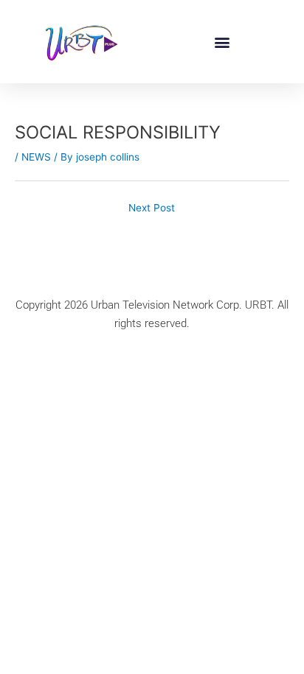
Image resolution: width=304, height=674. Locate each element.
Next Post (151, 208)
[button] (222, 41)
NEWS (36, 157)
